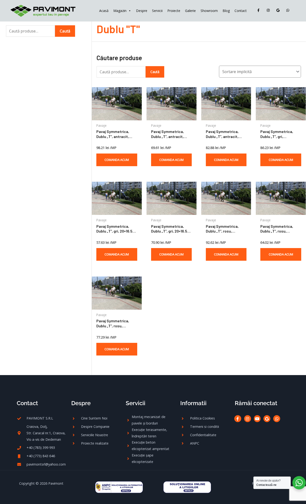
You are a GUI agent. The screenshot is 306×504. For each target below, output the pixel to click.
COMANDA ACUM (116, 160)
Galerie (190, 10)
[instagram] (269, 10)
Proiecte (173, 10)
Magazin (119, 10)
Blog (226, 10)
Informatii (193, 403)
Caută (65, 31)
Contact (241, 10)
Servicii (157, 10)
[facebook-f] (259, 10)
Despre (141, 10)
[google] (279, 10)
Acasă (104, 10)
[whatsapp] (288, 10)
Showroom (209, 10)
